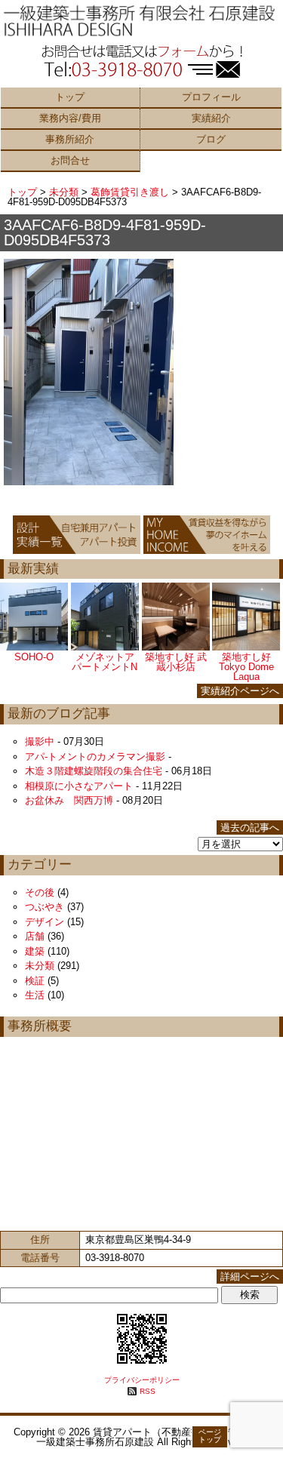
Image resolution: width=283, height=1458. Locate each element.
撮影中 (39, 741)
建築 (35, 951)
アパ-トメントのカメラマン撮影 (95, 756)
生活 (35, 995)
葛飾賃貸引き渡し (130, 192)
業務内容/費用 (70, 118)
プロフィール (211, 97)
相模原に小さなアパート (79, 786)
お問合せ (70, 160)
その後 (39, 892)
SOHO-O (34, 657)
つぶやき (44, 906)
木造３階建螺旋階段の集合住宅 (93, 771)
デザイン (44, 921)
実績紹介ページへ (240, 691)
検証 (35, 980)
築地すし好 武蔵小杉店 (176, 661)
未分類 (63, 192)
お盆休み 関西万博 (69, 800)
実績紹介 (211, 118)
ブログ (211, 139)
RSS (147, 1391)
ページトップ (209, 1436)
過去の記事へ (249, 827)
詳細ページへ (249, 1276)
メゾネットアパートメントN (104, 661)
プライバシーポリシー (142, 1380)
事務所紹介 (69, 139)
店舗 (35, 936)
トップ (70, 97)
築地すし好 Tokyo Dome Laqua (246, 666)
